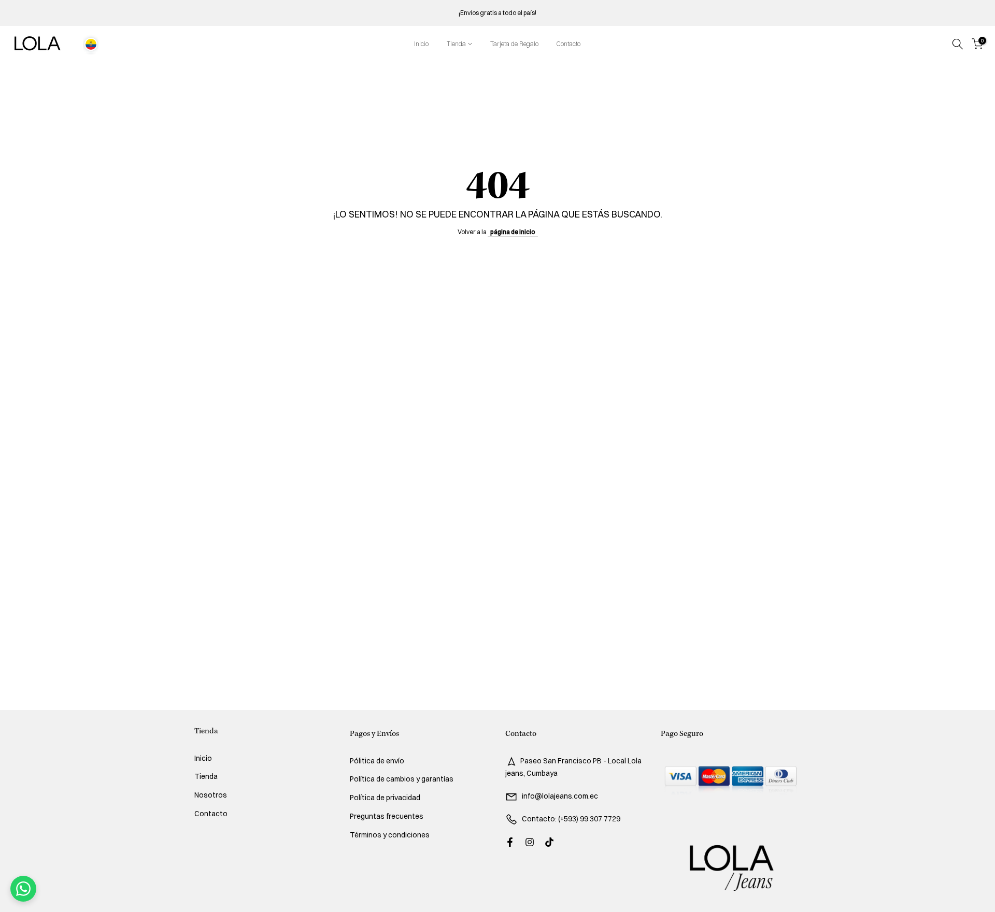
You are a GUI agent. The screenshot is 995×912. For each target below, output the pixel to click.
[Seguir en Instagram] (529, 842)
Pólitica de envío (377, 760)
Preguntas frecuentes (386, 816)
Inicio (421, 44)
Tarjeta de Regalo (514, 44)
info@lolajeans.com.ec (560, 796)
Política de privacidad (385, 797)
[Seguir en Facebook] (510, 842)
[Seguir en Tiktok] (549, 842)
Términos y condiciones (390, 834)
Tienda (456, 44)
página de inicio (512, 232)
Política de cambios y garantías (401, 779)
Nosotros (210, 795)
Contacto (568, 44)
